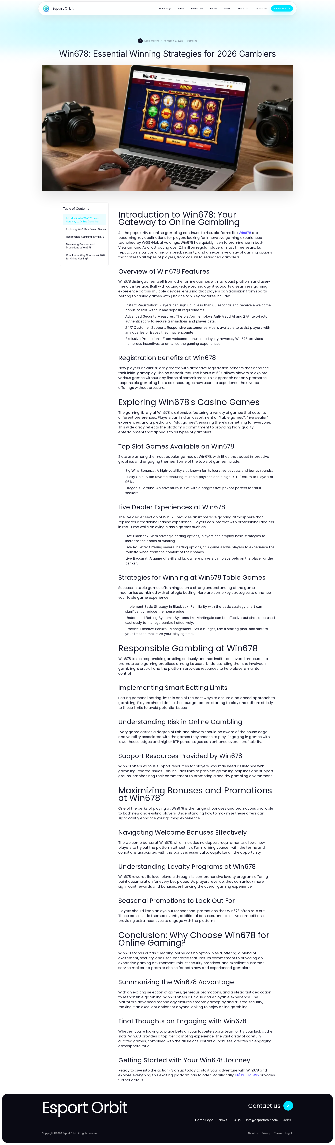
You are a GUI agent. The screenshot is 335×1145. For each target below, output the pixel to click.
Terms (278, 1133)
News (223, 1120)
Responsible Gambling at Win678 (85, 236)
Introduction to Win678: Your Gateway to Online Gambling (82, 220)
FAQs (237, 1120)
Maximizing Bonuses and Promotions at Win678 (80, 246)
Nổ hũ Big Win (247, 1075)
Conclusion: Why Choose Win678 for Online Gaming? (85, 257)
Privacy (266, 1133)
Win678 (245, 233)
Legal (288, 1133)
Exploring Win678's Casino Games (86, 229)
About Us (253, 1133)
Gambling (192, 40)
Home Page (204, 1120)
